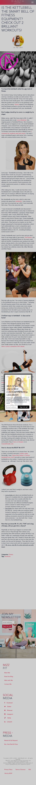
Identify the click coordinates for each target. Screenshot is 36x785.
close (29, 377)
